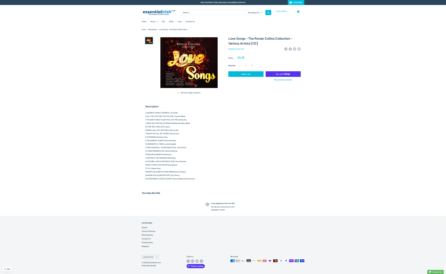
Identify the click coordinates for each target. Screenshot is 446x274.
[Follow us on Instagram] (192, 261)
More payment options (283, 79)
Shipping (145, 246)
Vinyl (180, 21)
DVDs (171, 21)
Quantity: (232, 65)
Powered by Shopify (149, 266)
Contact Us (190, 21)
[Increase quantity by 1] (252, 65)
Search (144, 227)
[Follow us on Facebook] (188, 261)
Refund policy (147, 235)
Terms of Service (148, 231)
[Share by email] (299, 49)
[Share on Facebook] (285, 49)
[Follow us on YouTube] (197, 261)
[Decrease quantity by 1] (239, 65)
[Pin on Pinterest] (290, 49)
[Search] (268, 12)
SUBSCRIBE (297, 2)
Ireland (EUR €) (148, 257)
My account (280, 14)
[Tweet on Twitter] (294, 49)
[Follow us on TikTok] (201, 261)
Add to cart (245, 74)
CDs (163, 21)
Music (153, 21)
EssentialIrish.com (236, 49)
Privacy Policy (147, 242)
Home (144, 21)
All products (152, 29)
